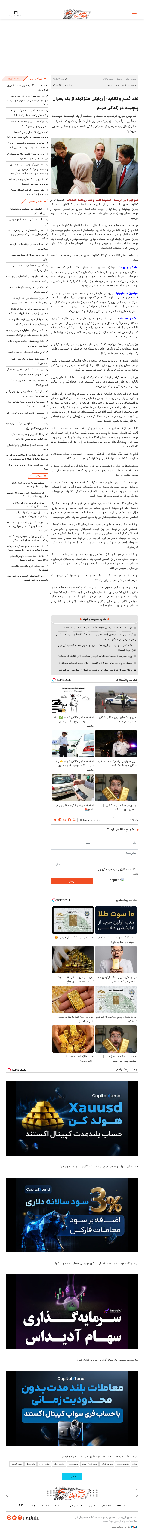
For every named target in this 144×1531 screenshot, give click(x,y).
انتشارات (45, 1506)
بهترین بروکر (44, 1464)
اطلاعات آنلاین (77, 14)
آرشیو (32, 1506)
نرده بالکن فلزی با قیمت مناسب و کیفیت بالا (29, 568)
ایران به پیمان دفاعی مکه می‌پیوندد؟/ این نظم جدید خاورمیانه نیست (97, 628)
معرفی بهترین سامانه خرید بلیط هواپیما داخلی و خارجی (30, 485)
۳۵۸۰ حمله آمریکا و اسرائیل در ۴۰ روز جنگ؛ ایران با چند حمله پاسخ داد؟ (28, 113)
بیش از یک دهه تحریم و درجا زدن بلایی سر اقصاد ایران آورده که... (27, 393)
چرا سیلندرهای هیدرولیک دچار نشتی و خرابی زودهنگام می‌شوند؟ (27, 495)
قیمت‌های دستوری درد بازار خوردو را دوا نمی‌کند (27, 415)
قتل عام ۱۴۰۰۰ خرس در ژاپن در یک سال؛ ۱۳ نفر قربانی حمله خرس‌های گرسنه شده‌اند (27, 100)
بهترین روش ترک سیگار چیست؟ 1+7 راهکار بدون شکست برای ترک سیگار (28, 538)
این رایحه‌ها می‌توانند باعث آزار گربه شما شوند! (29, 246)
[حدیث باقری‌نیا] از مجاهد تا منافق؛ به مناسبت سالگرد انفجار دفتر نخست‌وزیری (27, 457)
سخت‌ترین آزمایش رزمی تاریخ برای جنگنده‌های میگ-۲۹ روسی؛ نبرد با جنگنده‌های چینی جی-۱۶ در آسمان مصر (29, 168)
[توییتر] (14, 1517)
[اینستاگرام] (20, 1517)
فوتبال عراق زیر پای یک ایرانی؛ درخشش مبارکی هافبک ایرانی (31, 514)
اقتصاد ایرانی (59, 1464)
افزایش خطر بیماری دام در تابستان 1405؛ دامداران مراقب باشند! (29, 558)
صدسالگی (106, 1506)
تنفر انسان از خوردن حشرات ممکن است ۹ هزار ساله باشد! (29, 192)
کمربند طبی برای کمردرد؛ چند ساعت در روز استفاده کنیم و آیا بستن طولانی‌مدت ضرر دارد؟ (27, 526)
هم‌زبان (91, 1506)
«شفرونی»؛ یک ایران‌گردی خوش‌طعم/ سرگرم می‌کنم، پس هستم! (28, 181)
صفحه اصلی (130, 79)
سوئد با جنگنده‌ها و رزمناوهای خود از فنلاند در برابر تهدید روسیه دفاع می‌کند (28, 145)
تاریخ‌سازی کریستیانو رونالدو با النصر (26, 352)
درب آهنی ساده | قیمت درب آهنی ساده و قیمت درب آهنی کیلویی (27, 578)
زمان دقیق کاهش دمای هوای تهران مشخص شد (29, 361)
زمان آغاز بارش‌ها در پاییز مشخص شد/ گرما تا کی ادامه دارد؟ (27, 404)
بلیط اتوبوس (16, 1464)
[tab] (37, 78)
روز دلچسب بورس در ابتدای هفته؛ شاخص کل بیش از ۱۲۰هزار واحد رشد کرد (28, 311)
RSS (21, 1506)
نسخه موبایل (72, 1476)
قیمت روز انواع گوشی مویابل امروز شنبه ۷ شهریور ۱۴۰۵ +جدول (27, 425)
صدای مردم (76, 1506)
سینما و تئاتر (108, 79)
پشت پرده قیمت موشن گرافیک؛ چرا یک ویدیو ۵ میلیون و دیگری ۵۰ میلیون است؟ (27, 548)
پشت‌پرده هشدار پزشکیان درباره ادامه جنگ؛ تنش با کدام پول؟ (28, 343)
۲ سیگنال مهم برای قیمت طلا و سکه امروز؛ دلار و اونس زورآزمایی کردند (28, 321)
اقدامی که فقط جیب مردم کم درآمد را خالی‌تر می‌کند (28, 267)
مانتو (134, 1464)
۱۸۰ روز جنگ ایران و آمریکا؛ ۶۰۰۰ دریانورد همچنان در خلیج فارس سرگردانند (27, 134)
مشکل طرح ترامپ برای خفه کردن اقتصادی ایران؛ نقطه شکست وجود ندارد (95, 663)
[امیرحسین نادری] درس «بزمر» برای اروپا (28, 467)
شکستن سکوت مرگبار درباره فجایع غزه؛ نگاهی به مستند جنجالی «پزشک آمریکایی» (27, 332)
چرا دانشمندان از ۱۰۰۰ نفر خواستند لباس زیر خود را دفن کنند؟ (29, 123)
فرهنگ (119, 79)
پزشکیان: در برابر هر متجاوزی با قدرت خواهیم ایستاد (28, 289)
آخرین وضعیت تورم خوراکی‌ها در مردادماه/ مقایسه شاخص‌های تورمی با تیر (27, 300)
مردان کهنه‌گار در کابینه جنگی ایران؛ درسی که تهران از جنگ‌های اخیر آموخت (95, 670)
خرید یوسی (73, 1464)
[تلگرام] (9, 1517)
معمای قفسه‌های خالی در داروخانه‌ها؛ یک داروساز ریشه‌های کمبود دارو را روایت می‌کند (28, 234)
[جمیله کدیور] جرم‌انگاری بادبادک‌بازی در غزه (27, 447)
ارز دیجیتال (30, 1464)
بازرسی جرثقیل (122, 1464)
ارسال (72, 881)
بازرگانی (38, 476)
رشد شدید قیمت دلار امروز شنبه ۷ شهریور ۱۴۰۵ (29, 382)
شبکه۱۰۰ (121, 1506)
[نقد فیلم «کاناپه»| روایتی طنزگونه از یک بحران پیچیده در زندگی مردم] (94, 166)
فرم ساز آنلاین (107, 1464)
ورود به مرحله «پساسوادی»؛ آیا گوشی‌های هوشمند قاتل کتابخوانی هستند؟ (95, 656)
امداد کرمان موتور (89, 1464)
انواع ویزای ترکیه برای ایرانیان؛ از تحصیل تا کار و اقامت (30, 505)
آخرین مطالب (35, 201)
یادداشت (59, 1506)
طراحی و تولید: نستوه (120, 1527)
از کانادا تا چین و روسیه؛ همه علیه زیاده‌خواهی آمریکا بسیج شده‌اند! (29, 436)
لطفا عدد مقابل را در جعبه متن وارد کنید (117, 871)
